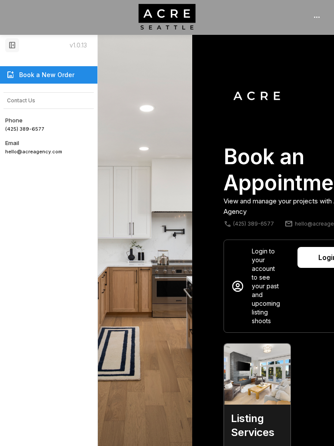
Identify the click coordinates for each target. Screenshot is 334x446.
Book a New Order (40, 75)
